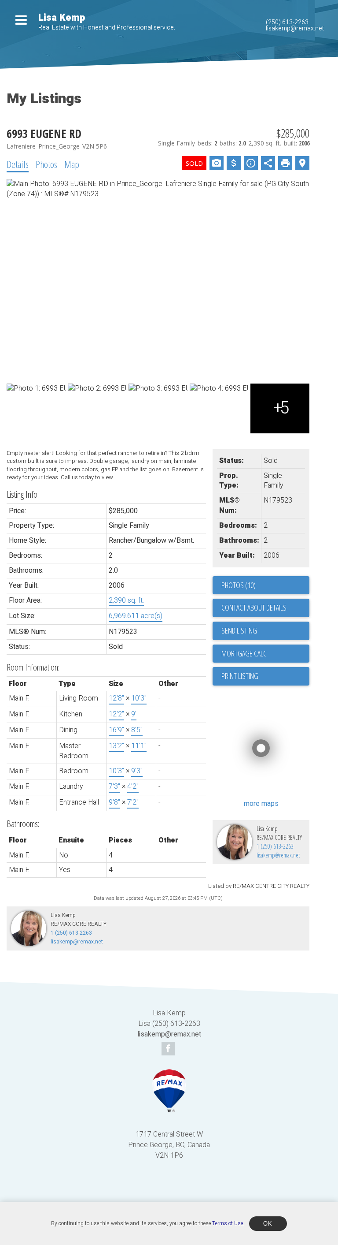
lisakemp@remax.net (295, 28)
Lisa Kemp (61, 18)
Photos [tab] (46, 164)
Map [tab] (71, 164)
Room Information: (33, 667)
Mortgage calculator (265, 654)
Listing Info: (23, 494)
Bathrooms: (23, 824)
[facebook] (169, 1049)
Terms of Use (227, 1223)
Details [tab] (18, 164)
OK (268, 1223)
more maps (261, 803)
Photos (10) (238, 585)
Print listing (239, 676)
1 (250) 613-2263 (275, 846)
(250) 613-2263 (287, 22)
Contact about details (254, 607)
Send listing (239, 630)
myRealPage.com (182, 1191)
